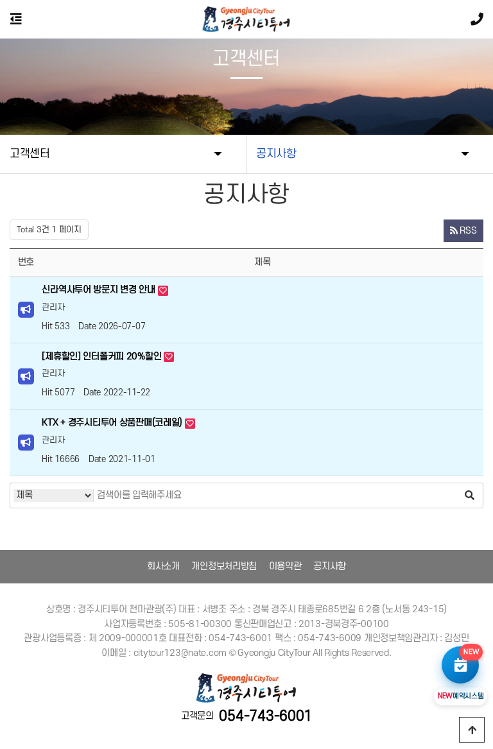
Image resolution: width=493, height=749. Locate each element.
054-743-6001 (265, 716)
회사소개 (163, 566)
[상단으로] (472, 730)
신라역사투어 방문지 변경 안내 (99, 289)
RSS (467, 230)
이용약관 (285, 566)
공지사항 (329, 566)
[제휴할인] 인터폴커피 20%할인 (103, 356)
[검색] (470, 495)
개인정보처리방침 (224, 566)
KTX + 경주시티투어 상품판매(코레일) (113, 422)
